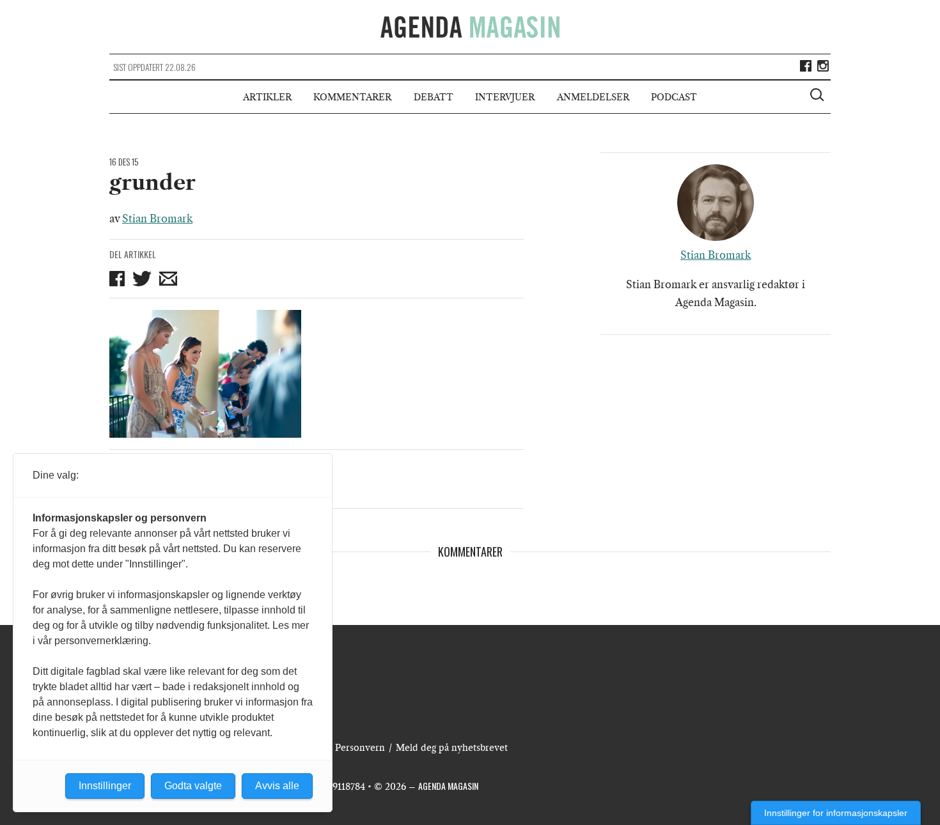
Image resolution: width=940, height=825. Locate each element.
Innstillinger (105, 785)
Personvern (360, 747)
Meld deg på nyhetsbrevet (452, 747)
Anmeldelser (593, 97)
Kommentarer (352, 97)
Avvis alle (277, 785)
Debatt (433, 97)
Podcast (674, 97)
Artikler (267, 97)
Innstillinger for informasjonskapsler (835, 813)
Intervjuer (505, 97)
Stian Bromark (157, 218)
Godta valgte (193, 785)
